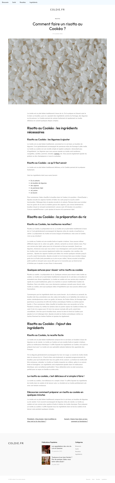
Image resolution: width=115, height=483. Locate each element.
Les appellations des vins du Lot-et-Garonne (61, 447)
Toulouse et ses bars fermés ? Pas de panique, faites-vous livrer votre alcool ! (62, 459)
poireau (56, 154)
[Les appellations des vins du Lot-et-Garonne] (46, 449)
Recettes (57, 18)
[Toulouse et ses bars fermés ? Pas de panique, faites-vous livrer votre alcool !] (46, 460)
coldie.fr (57, 9)
